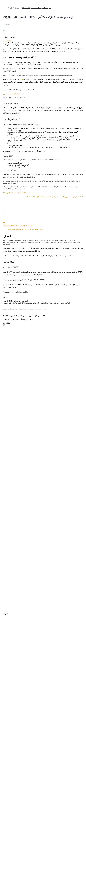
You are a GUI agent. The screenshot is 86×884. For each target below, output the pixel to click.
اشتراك (3, 607)
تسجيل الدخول (9, 607)
